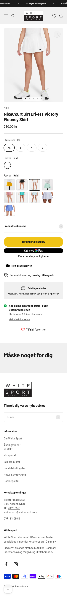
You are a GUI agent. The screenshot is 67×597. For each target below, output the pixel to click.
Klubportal (10, 455)
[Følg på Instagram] (15, 564)
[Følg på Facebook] (6, 564)
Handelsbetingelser (15, 468)
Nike (6, 107)
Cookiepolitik (11, 481)
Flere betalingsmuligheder (33, 256)
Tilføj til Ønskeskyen (21, 265)
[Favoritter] (54, 15)
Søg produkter (12, 461)
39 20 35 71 (14, 508)
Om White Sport (13, 438)
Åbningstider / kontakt (12, 447)
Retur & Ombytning (15, 474)
